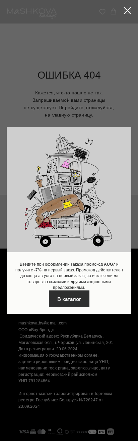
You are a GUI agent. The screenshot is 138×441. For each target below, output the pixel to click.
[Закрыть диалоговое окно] (127, 10)
